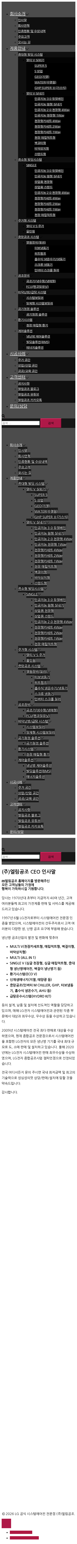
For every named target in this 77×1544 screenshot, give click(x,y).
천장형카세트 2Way (47, 126)
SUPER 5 (40, 65)
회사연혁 (24, 25)
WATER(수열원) (45, 82)
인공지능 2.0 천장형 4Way (52, 109)
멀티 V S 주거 (35, 226)
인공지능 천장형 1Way (49, 115)
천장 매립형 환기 (37, 325)
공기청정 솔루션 (28, 308)
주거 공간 (24, 359)
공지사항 (24, 383)
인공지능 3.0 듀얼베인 (49, 98)
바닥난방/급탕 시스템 (32, 292)
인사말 (22, 20)
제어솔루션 (25, 330)
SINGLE (31, 165)
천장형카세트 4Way (47, 121)
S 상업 (38, 71)
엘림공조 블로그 (28, 388)
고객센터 (17, 377)
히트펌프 (40, 253)
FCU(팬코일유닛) (37, 286)
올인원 (30, 231)
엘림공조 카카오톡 (30, 400)
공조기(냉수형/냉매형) (41, 281)
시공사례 (17, 354)
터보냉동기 (41, 248)
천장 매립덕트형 (44, 137)
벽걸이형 (40, 143)
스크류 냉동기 (43, 264)
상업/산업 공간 (28, 365)
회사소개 (17, 14)
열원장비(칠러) (36, 242)
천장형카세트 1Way (47, 132)
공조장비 (24, 275)
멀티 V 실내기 (35, 93)
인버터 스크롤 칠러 (46, 270)
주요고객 (24, 36)
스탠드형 (40, 154)
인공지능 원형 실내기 (48, 104)
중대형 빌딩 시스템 (30, 54)
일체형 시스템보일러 (39, 303)
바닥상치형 (41, 148)
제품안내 (17, 48)
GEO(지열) (41, 76)
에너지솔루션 (35, 347)
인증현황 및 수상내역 (32, 31)
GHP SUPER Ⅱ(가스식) (50, 87)
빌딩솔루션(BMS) (37, 342)
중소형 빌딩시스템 (30, 159)
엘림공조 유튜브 (28, 394)
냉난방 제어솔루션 (38, 336)
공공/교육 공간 (28, 371)
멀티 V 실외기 (35, 60)
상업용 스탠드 (43, 187)
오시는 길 (24, 42)
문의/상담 (18, 406)
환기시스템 (25, 319)
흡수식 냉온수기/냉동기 (50, 259)
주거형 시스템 (27, 220)
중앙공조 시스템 (28, 237)
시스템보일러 (35, 297)
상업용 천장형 (43, 181)
